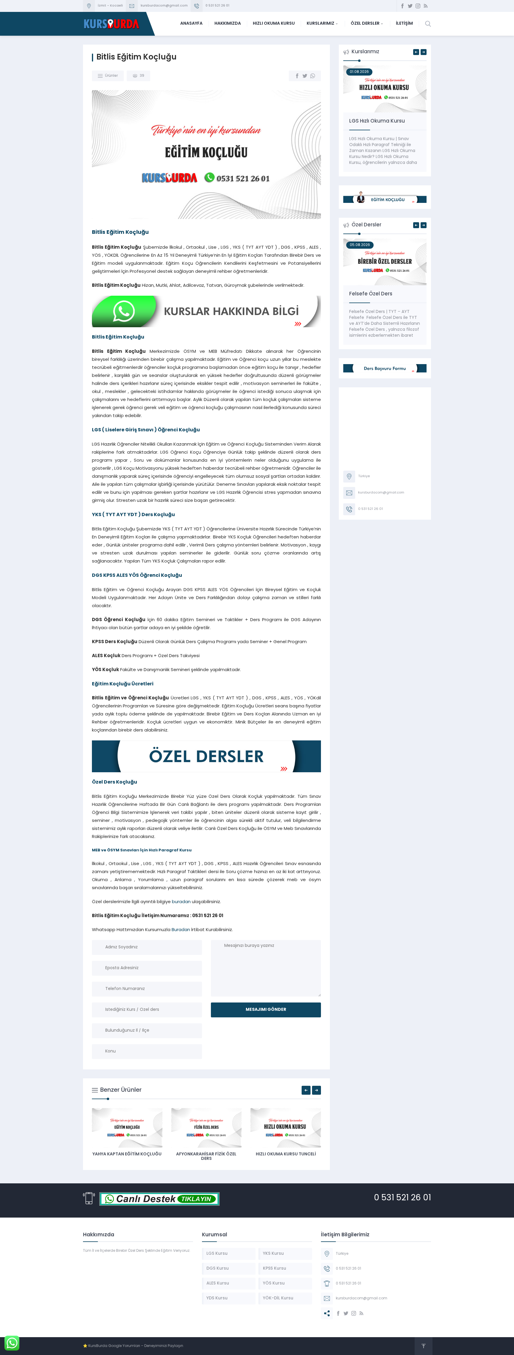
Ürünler (111, 76)
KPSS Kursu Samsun (193, 1154)
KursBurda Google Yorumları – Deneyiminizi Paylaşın (135, 1346)
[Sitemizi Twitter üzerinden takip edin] (410, 6)
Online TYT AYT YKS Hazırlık (382, 121)
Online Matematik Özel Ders (384, 294)
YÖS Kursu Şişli (114, 1154)
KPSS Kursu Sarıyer (272, 1154)
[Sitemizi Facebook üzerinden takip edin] (402, 6)
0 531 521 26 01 (217, 5)
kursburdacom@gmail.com (164, 5)
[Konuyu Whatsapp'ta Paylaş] (312, 75)
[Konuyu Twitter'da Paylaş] (305, 75)
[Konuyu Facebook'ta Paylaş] (297, 75)
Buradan (181, 930)
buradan (181, 902)
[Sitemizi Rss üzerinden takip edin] (425, 6)
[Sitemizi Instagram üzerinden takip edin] (418, 6)
